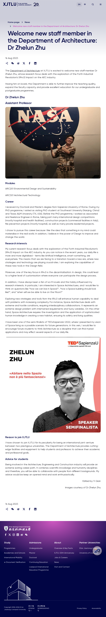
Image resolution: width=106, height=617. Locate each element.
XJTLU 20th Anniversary (64, 553)
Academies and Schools (14, 553)
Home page (14, 22)
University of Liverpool (88, 553)
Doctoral (33, 557)
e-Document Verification (14, 562)
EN (79, 4)
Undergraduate (35, 548)
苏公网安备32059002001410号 (43, 608)
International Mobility (13, 557)
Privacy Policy (82, 608)
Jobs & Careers (61, 557)
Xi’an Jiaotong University (89, 548)
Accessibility (96, 608)
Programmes (9, 548)
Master (32, 553)
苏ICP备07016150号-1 (31, 608)
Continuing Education (38, 562)
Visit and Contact (62, 567)
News (27, 22)
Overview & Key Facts (63, 548)
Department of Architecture (25, 70)
